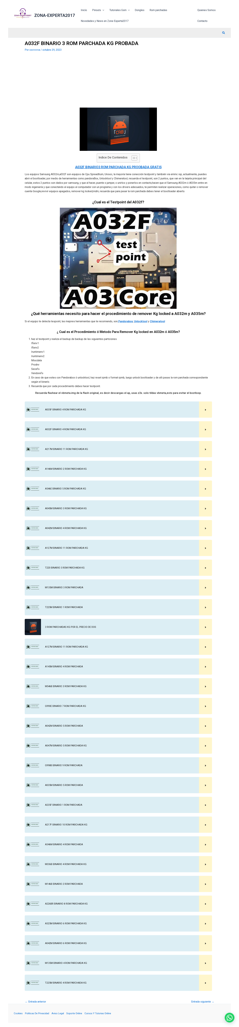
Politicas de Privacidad (37, 1013)
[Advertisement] (118, 79)
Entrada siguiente (202, 1001)
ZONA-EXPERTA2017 (54, 15)
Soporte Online (74, 1013)
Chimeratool (157, 321)
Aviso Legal (58, 1013)
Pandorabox (125, 321)
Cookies (18, 1013)
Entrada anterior (35, 1001)
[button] (223, 33)
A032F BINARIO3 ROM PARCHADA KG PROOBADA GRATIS (118, 167)
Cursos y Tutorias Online (98, 1013)
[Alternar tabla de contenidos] (132, 158)
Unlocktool (140, 321)
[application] (102, 10)
